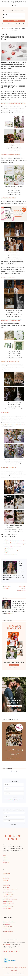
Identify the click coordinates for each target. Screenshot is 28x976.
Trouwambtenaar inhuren (8, 894)
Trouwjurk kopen (7, 928)
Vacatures (5, 859)
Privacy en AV (6, 862)
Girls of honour (14, 2)
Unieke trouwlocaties (7, 901)
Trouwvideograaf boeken (8, 906)
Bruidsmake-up (6, 878)
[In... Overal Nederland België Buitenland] (14, 17)
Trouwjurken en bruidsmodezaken (10, 899)
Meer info (18, 972)
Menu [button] (15, 5)
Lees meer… (10, 613)
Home (3, 28)
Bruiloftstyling (6, 883)
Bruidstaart (5, 880)
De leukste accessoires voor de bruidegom (15, 544)
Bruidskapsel (6, 876)
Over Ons (5, 857)
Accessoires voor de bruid (10, 554)
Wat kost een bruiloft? (8, 931)
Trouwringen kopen (7, 905)
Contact (4, 855)
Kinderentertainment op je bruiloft (10, 889)
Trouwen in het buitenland (8, 896)
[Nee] (26, 971)
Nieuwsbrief (5, 860)
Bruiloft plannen (6, 924)
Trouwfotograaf (6, 929)
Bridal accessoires (7, 875)
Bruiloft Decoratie (7, 882)
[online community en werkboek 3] (14, 220)
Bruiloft (8, 28)
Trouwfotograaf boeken (8, 898)
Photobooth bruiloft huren (8, 890)
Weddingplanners (7, 908)
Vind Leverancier (13, 21)
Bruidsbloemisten (7, 873)
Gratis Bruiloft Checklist (8, 926)
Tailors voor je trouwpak (8, 903)
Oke (8, 972)
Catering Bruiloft (6, 885)
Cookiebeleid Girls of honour (14, 799)
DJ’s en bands (6, 887)
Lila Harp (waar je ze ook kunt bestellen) (12, 424)
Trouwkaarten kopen (7, 892)
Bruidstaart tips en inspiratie (9, 922)
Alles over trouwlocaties (8, 921)
